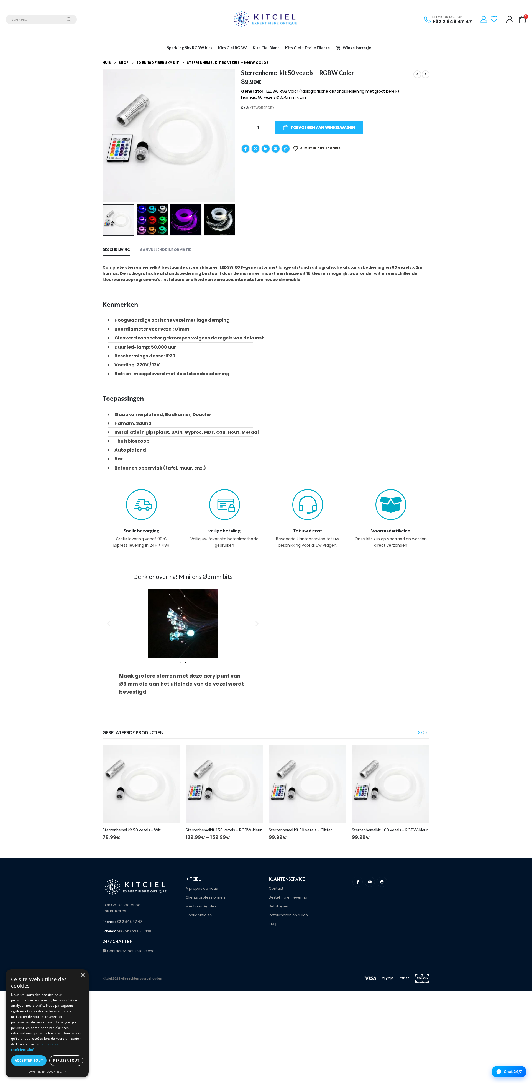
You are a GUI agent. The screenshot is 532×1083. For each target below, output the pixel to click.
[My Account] (484, 19)
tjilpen (255, 148)
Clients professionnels (206, 897)
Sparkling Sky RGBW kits (189, 47)
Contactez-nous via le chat (131, 950)
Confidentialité (199, 915)
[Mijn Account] (509, 19)
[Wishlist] (494, 19)
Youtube (370, 882)
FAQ (272, 924)
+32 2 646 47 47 (452, 21)
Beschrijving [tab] (116, 249)
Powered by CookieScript (47, 1071)
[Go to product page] (141, 784)
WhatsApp (285, 148)
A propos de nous (202, 888)
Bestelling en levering (288, 897)
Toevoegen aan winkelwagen (322, 127)
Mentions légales (201, 906)
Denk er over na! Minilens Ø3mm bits (183, 576)
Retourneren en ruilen (288, 915)
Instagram (382, 882)
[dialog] (47, 1023)
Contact (276, 888)
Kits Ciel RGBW (232, 47)
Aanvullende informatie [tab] (165, 249)
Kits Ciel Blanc (266, 47)
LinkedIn (265, 148)
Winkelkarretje (357, 47)
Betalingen (278, 906)
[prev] (417, 74)
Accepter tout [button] (29, 1060)
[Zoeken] (69, 19)
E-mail (275, 148)
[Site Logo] (266, 19)
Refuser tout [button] (66, 1060)
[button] (104, 135)
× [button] (82, 975)
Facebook (245, 148)
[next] (425, 74)
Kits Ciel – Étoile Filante (307, 47)
